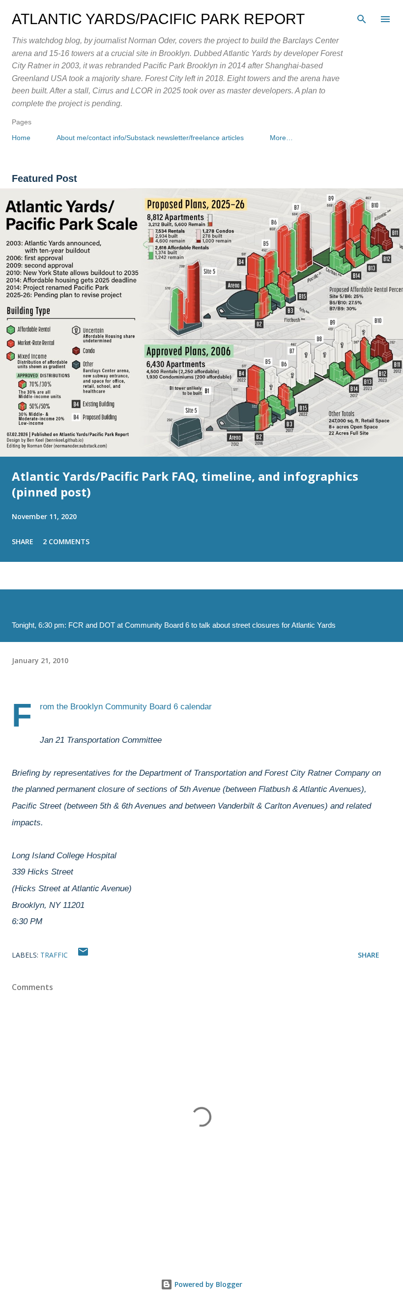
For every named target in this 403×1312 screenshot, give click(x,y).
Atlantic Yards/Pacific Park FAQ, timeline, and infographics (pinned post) (185, 484)
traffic (54, 955)
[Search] (362, 18)
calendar (196, 706)
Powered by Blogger (207, 1284)
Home (21, 138)
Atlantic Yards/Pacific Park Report (158, 19)
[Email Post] (83, 955)
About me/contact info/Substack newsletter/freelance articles (150, 138)
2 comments (66, 541)
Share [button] (22, 541)
